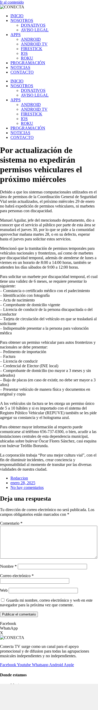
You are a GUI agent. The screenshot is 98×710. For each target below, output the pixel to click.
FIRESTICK (31, 48)
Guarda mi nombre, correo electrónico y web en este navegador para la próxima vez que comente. (46, 602)
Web (4, 590)
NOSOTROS (21, 20)
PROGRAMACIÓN (27, 63)
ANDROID (31, 39)
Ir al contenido (12, 2)
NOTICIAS (20, 67)
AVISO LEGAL (35, 30)
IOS (24, 53)
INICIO (17, 16)
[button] (49, 623)
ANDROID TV (34, 44)
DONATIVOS (33, 25)
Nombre (8, 566)
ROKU (27, 58)
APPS (15, 34)
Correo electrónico (17, 575)
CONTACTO (22, 72)
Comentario (11, 523)
